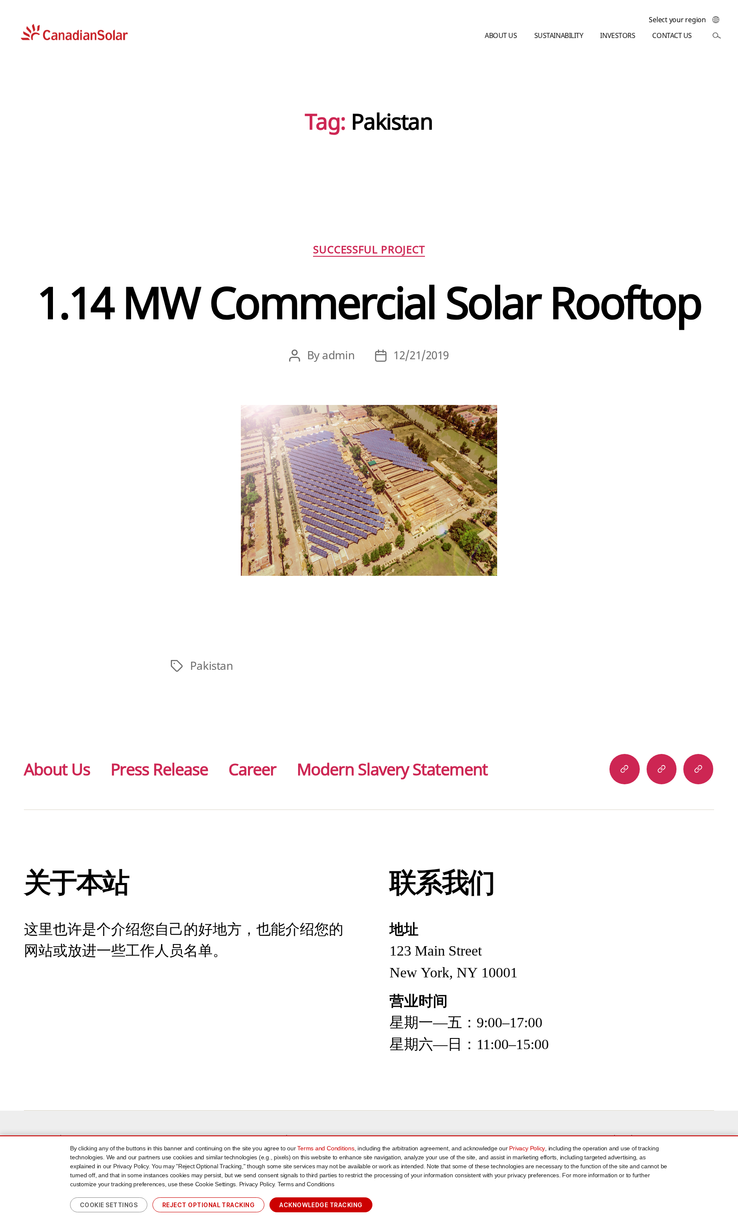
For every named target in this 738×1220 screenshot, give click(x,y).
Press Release (159, 769)
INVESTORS (617, 36)
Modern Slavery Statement (392, 769)
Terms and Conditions (325, 1148)
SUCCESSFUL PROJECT (369, 249)
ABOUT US (501, 36)
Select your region (677, 19)
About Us (57, 769)
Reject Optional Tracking (208, 1204)
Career (252, 769)
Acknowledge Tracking (320, 1204)
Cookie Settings (109, 1204)
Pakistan (211, 665)
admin (338, 355)
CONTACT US (672, 36)
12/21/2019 (421, 355)
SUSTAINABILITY (558, 36)
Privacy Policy (527, 1148)
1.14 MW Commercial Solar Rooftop (369, 301)
